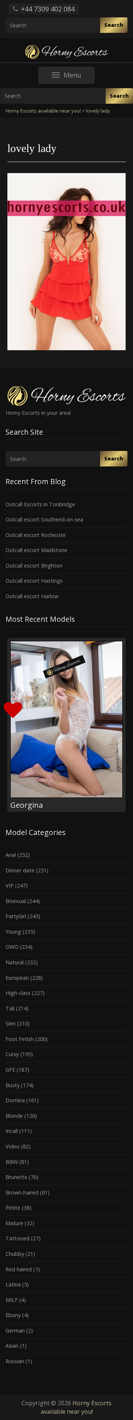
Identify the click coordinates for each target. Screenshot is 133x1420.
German (15, 1330)
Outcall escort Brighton (34, 565)
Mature (14, 1223)
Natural (15, 962)
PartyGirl (16, 916)
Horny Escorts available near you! (76, 1407)
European (17, 977)
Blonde (14, 1115)
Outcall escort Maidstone (36, 550)
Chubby (15, 1253)
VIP (10, 885)
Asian (12, 1345)
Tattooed (18, 1238)
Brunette (16, 1177)
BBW (12, 1161)
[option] (66, 725)
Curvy (12, 1054)
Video (13, 1146)
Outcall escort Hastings (34, 580)
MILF (12, 1299)
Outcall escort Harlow (32, 596)
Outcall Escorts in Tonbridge (40, 504)
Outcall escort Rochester (36, 534)
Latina (13, 1284)
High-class (18, 992)
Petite (13, 1207)
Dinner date (20, 870)
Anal (11, 854)
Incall (12, 1130)
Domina (15, 1100)
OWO (12, 946)
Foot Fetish (20, 1038)
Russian (15, 1361)
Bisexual (16, 900)
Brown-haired (22, 1192)
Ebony (13, 1315)
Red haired (19, 1269)
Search (113, 24)
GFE (10, 1069)
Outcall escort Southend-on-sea (44, 519)
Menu (79, 77)
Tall (10, 1008)
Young (13, 931)
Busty (13, 1085)
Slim (11, 1023)
